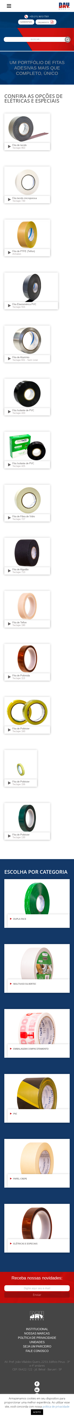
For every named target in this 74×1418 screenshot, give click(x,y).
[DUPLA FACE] (37, 903)
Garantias (26, 21)
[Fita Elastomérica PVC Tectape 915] (31, 290)
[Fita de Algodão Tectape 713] (27, 556)
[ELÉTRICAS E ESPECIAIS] (37, 1228)
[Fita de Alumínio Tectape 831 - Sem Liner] (27, 343)
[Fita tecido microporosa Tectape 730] (27, 184)
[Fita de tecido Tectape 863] (27, 131)
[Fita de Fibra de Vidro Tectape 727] (27, 503)
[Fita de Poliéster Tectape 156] (20, 768)
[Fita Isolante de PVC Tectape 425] (27, 450)
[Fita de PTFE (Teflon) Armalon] (27, 237)
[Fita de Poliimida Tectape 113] (27, 662)
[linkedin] (37, 1389)
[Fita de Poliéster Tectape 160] (27, 715)
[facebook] (37, 1383)
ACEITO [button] (37, 1412)
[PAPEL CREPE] (37, 1163)
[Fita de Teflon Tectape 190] (27, 609)
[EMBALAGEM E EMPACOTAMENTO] (37, 1033)
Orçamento (44, 22)
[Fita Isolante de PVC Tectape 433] (27, 397)
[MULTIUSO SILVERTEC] (37, 968)
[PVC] (37, 1098)
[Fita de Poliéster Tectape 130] (27, 821)
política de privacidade (56, 1406)
